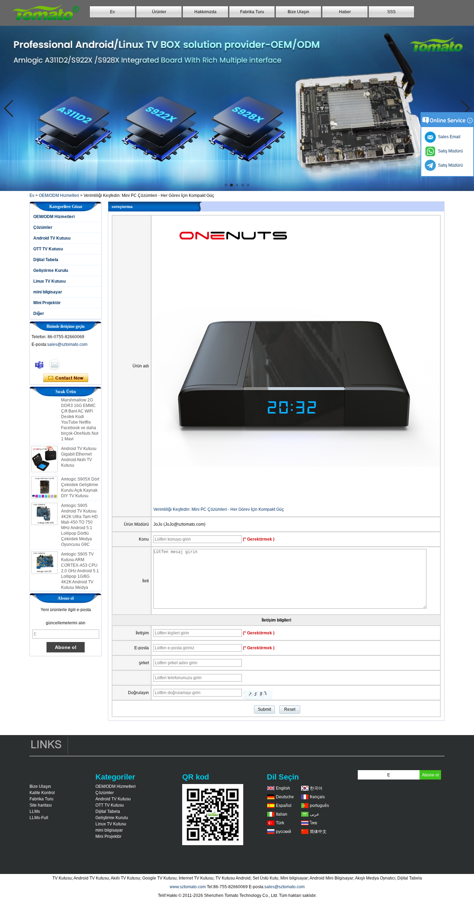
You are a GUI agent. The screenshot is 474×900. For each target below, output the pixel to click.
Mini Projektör (47, 302)
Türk (280, 822)
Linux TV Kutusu (49, 281)
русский (283, 831)
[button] (226, 185)
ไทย (313, 822)
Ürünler (159, 11)
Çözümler (42, 227)
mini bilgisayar (47, 292)
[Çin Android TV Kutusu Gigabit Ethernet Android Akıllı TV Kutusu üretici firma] (44, 451)
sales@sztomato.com (67, 344)
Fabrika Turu (252, 11)
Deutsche (285, 796)
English (283, 788)
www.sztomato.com (188, 886)
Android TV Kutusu (51, 238)
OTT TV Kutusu (48, 249)
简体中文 (318, 831)
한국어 (316, 788)
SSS (391, 11)
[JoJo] (39, 364)
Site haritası (40, 805)
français (317, 796)
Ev (112, 11)
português (319, 805)
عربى (314, 814)
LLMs (34, 811)
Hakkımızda (205, 11)
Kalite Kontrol (42, 792)
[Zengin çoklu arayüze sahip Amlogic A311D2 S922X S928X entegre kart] (237, 108)
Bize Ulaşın (298, 11)
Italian (281, 814)
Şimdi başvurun (65, 378)
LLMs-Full (38, 817)
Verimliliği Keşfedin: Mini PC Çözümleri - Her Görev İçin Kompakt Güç (218, 509)
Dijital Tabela (45, 259)
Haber (345, 11)
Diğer (38, 313)
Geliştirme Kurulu (50, 270)
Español (283, 805)
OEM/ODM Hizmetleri (59, 195)
